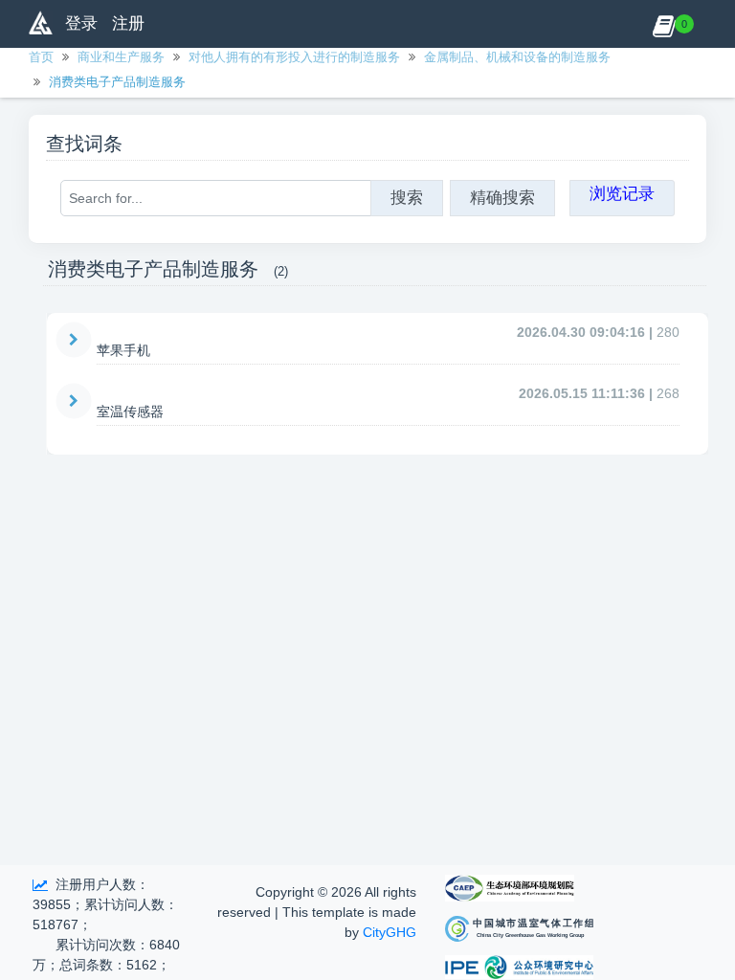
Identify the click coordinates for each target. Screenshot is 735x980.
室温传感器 (130, 411)
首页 (41, 57)
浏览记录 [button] (622, 194)
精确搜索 (502, 198)
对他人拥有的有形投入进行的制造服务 (294, 57)
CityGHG (389, 932)
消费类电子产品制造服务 (117, 82)
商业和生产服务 (121, 57)
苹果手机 (123, 350)
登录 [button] (81, 23)
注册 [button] (128, 23)
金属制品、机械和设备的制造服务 (517, 57)
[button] (663, 24)
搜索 (406, 198)
